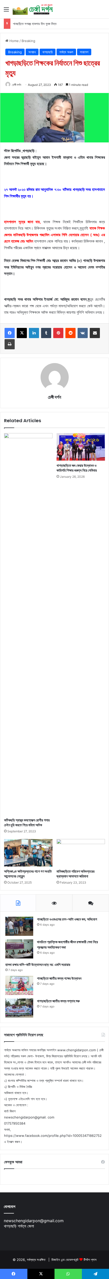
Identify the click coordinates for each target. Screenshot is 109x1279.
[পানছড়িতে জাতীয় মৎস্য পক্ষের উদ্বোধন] (19, 985)
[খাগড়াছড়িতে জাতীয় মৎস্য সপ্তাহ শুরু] (19, 1008)
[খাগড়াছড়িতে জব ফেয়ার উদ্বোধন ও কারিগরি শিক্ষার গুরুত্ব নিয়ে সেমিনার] (81, 447)
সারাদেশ (84, 52)
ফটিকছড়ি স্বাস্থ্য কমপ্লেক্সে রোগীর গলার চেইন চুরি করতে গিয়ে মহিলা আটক (27, 823)
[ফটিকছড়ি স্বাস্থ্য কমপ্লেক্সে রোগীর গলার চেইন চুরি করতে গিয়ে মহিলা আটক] (28, 624)
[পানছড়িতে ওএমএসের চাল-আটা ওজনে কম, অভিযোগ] (19, 926)
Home (13, 41)
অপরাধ (32, 52)
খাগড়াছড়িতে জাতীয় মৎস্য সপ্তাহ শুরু (58, 1001)
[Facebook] (10, 333)
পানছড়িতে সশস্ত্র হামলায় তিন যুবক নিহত (35, 24)
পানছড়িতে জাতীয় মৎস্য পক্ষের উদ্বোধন (59, 978)
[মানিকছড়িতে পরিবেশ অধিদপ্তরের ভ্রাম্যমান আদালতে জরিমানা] (81, 853)
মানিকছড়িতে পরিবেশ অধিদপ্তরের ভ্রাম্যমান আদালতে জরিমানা (76, 874)
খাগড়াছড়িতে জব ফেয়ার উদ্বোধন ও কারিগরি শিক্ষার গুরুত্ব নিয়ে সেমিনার (77, 468)
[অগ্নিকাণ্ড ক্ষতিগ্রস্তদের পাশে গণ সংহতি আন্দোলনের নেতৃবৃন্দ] (28, 853)
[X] (22, 333)
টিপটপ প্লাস (90, 1260)
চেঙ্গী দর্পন (16, 85)
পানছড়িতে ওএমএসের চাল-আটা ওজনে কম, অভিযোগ (67, 919)
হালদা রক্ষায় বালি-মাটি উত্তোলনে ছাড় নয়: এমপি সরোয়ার (37, 964)
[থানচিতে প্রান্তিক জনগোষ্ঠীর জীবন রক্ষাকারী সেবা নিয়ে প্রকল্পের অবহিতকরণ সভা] (19, 948)
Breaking (28, 41)
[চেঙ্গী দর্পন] (33, 9)
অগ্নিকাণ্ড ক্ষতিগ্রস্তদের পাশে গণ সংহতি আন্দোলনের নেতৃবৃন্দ (28, 874)
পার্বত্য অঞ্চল (66, 52)
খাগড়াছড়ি (47, 52)
